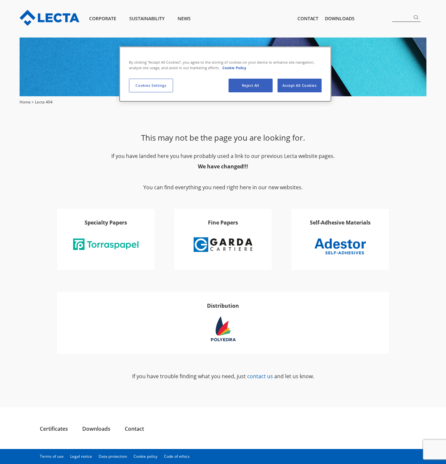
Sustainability (147, 18)
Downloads (96, 428)
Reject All (250, 85)
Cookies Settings (150, 85)
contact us (260, 376)
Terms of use (52, 456)
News (184, 18)
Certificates (54, 428)
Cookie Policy (234, 67)
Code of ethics (177, 456)
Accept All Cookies (299, 85)
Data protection (113, 456)
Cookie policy (145, 456)
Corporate (102, 18)
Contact (134, 428)
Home (25, 102)
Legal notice (81, 456)
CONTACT (307, 18)
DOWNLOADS (340, 18)
